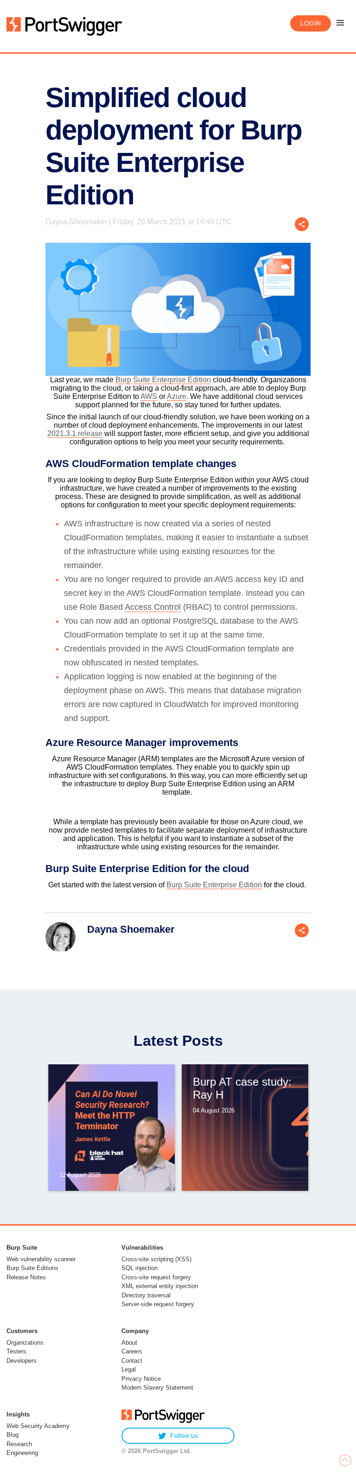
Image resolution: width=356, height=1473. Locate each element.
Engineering (22, 1452)
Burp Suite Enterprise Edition (163, 380)
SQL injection (139, 1267)
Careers (131, 1351)
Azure (176, 396)
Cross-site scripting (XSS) (156, 1259)
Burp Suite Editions (32, 1267)
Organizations (25, 1342)
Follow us (184, 1435)
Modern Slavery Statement (157, 1387)
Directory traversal (146, 1295)
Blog (12, 1434)
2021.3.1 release (74, 433)
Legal (128, 1369)
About (129, 1342)
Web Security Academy (38, 1425)
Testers (16, 1351)
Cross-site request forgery (156, 1277)
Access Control (153, 607)
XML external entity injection (159, 1286)
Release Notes (26, 1277)
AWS (148, 396)
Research (19, 1444)
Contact (131, 1360)
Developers (21, 1360)
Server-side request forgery (157, 1304)
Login (310, 23)
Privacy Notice (141, 1378)
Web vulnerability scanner (41, 1259)
